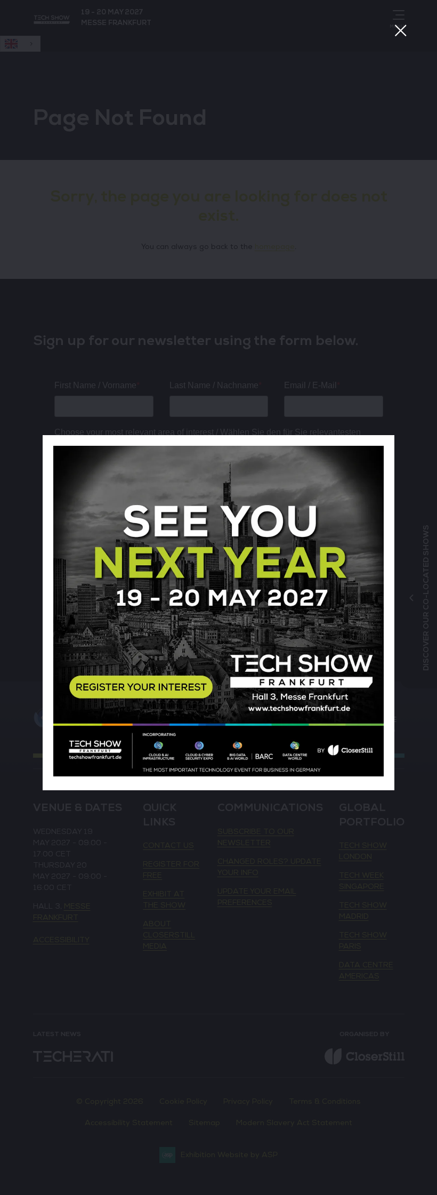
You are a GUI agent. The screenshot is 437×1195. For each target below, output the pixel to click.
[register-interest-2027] (218, 774)
